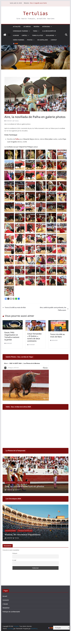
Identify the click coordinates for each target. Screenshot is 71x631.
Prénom (14, 553)
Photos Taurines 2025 (23, 112)
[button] (51, 26)
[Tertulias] (5, 34)
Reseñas (36, 26)
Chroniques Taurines (20, 31)
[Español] (17, 43)
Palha (17, 139)
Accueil (5, 596)
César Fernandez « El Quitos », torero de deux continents (34, 337)
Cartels (24, 35)
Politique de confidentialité (11, 612)
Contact (54, 40)
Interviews (46, 26)
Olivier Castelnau (18, 538)
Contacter (6, 600)
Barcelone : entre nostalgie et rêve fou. (25, 534)
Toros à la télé (37, 35)
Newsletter (6, 608)
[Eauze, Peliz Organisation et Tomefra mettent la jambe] (13, 321)
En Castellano (42, 40)
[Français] (14, 43)
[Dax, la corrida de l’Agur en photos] (36, 458)
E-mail (14, 560)
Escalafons (50, 35)
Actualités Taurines (10, 112)
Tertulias (35, 13)
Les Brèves (27, 26)
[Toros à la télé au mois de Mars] (58, 321)
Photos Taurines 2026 (23, 482)
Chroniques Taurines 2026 (25, 530)
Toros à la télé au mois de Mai (15, 307)
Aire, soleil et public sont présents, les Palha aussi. (53, 308)
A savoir (16, 35)
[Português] (15, 43)
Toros (35, 31)
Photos (29, 40)
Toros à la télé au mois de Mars (57, 335)
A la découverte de (49, 31)
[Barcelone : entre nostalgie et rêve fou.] (36, 506)
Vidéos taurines (18, 40)
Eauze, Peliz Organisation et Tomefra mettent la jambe (11, 336)
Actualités (16, 26)
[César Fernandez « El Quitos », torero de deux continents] (35, 321)
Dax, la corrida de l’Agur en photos (23, 486)
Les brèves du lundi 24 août (38, 3)
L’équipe (5, 604)
